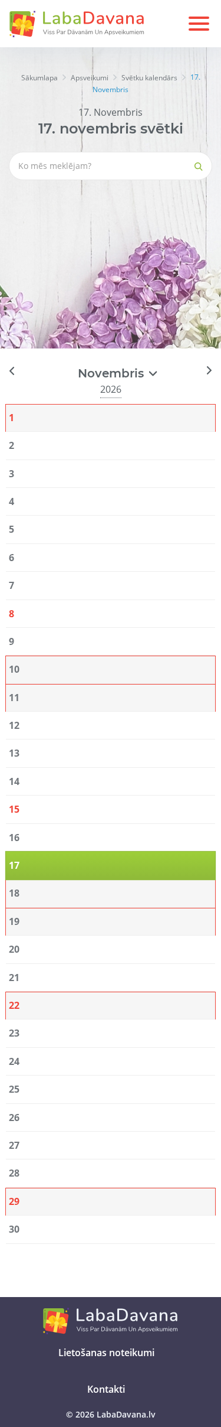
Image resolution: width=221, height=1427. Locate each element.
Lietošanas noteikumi (106, 1352)
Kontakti (106, 1389)
